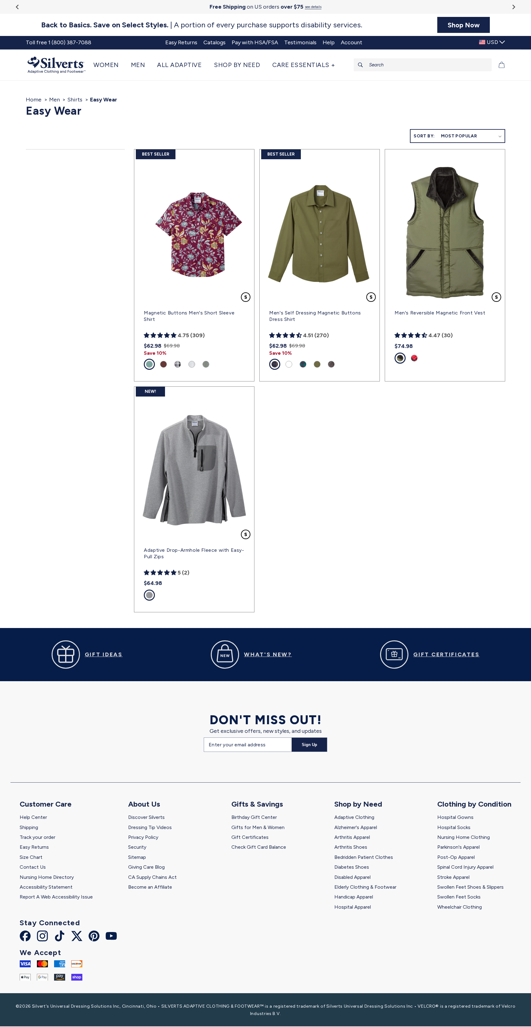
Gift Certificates (250, 837)
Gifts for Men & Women (258, 827)
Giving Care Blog (146, 867)
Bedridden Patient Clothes (363, 857)
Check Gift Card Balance (258, 847)
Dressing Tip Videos (150, 827)
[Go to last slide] (18, 7)
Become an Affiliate (150, 887)
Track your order (37, 837)
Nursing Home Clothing (463, 837)
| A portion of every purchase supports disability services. (201, 25)
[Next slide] (513, 7)
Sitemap (137, 857)
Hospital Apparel (352, 907)
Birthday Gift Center (254, 817)
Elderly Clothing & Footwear (365, 887)
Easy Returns (34, 847)
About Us (144, 804)
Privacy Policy (143, 837)
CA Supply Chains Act (152, 877)
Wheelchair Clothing (459, 907)
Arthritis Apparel (352, 837)
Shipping (29, 827)
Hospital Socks (453, 827)
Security (137, 847)
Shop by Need (358, 804)
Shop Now (464, 25)
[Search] (360, 65)
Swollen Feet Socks (459, 897)
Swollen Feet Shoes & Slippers (470, 887)
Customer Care (46, 804)
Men (54, 99)
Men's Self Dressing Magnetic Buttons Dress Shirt (315, 316)
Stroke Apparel (453, 877)
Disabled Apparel (352, 877)
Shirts (74, 99)
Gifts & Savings (257, 804)
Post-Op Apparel (456, 857)
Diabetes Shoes (351, 867)
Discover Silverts (146, 817)
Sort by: (424, 136)
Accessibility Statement (46, 887)
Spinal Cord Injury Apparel (465, 867)
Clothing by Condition (474, 804)
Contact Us (33, 867)
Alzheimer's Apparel (355, 827)
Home (33, 99)
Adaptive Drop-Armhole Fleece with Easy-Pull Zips (194, 553)
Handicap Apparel (353, 897)
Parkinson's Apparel (458, 847)
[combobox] (423, 64)
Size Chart (31, 857)
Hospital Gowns (455, 817)
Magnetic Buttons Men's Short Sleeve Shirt (189, 316)
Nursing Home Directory (47, 877)
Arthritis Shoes (350, 847)
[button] (109, 64)
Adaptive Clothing (354, 817)
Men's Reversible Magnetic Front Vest (440, 313)
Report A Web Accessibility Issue (56, 897)
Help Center (33, 817)
